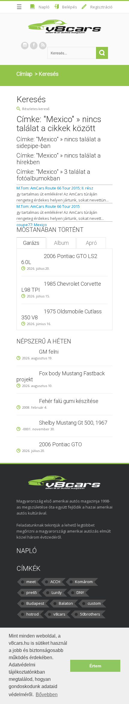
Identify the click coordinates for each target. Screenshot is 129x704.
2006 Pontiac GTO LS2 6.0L (59, 259)
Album (61, 243)
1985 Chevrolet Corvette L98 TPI (61, 287)
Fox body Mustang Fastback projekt (60, 376)
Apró (91, 243)
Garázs (31, 243)
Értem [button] (95, 665)
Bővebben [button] (47, 694)
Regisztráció (101, 7)
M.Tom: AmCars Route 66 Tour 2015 (48, 206)
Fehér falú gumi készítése (68, 401)
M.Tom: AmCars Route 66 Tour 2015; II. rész (54, 188)
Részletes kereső (36, 108)
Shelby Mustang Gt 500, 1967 (73, 423)
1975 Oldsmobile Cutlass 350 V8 (61, 314)
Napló (44, 7)
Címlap (24, 74)
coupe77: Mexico (31, 224)
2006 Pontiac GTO (60, 444)
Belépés (69, 7)
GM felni (48, 352)
